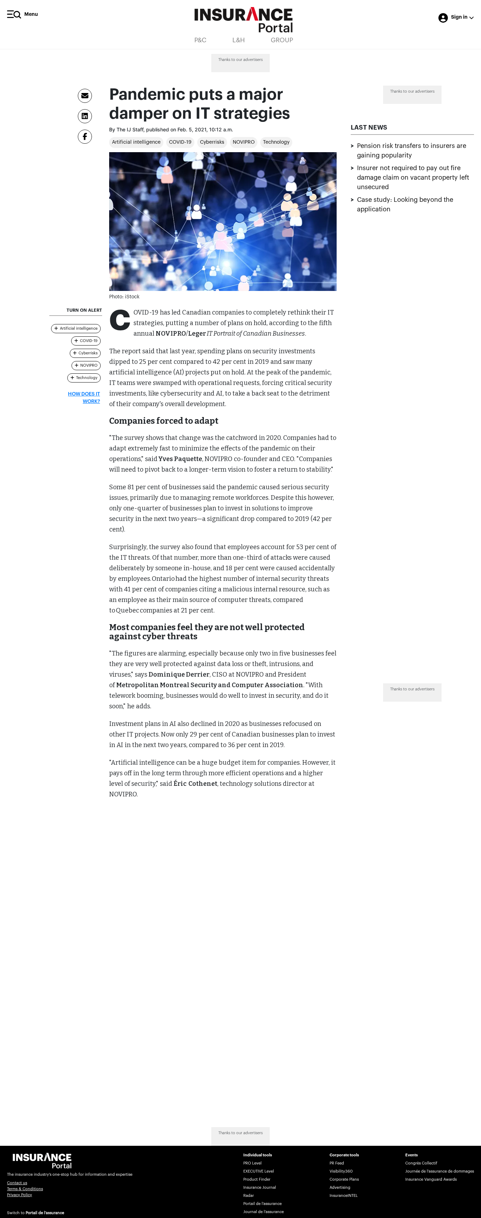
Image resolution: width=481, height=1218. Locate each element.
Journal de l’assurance (263, 1212)
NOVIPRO (244, 142)
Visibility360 (341, 1171)
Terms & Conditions (25, 1189)
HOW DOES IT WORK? (84, 398)
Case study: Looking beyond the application (405, 204)
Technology (276, 142)
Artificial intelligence (136, 142)
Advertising (340, 1187)
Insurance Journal (259, 1187)
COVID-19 (180, 142)
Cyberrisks (212, 142)
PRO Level (252, 1163)
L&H (238, 40)
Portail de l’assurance (45, 1213)
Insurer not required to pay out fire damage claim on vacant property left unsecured (413, 177)
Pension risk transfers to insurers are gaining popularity (411, 151)
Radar (248, 1196)
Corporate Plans (344, 1179)
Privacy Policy (19, 1195)
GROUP (282, 40)
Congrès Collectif (421, 1163)
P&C (200, 40)
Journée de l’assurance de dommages (439, 1171)
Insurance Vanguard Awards (431, 1179)
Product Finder (256, 1179)
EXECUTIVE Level (258, 1171)
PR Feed (337, 1163)
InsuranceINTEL (344, 1196)
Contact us (17, 1183)
